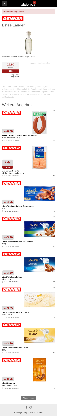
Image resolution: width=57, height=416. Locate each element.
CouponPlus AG (29, 413)
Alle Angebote (28, 398)
